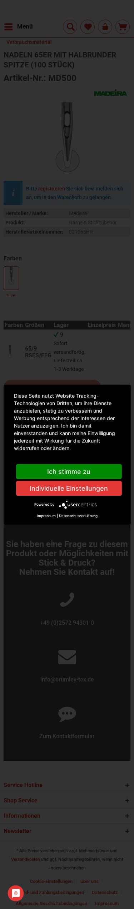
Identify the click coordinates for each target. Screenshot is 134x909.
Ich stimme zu (68, 471)
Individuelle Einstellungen (69, 488)
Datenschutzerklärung (78, 515)
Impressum (46, 515)
